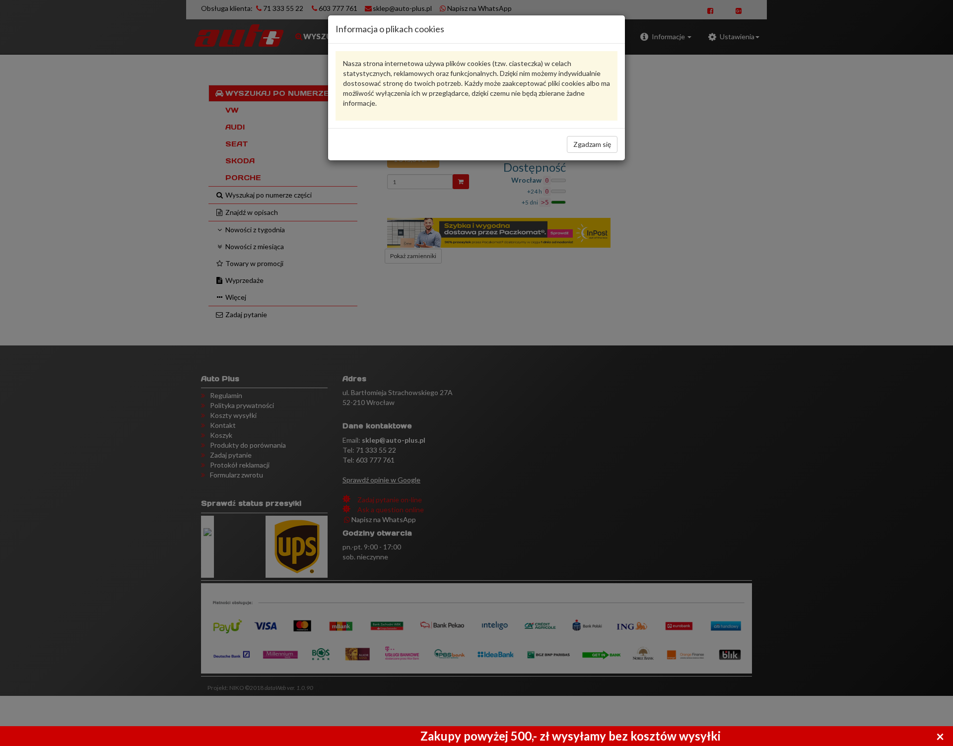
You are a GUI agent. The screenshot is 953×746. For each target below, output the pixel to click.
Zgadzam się (592, 144)
